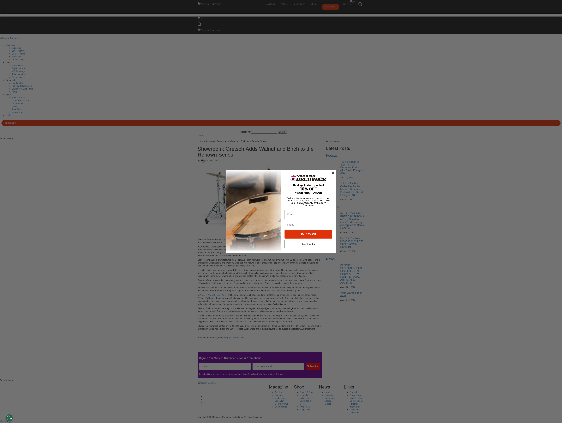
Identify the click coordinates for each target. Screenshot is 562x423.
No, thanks (308, 244)
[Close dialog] (333, 173)
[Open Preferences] (9, 418)
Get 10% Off (308, 234)
